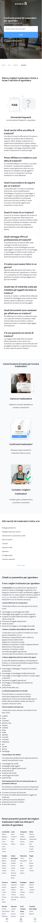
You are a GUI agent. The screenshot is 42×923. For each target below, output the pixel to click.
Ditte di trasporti (7, 539)
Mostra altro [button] (21, 565)
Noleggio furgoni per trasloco (11, 532)
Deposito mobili (7, 547)
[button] (7, 920)
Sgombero (5, 551)
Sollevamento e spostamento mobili (13, 535)
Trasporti (5, 543)
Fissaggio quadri (7, 555)
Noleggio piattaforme (9, 528)
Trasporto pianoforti (8, 559)
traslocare (5, 597)
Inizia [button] (21, 34)
